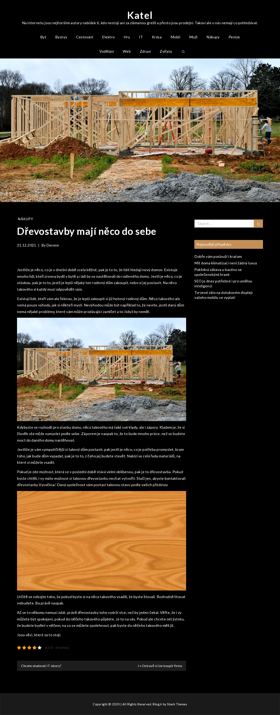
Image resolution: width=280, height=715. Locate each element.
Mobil (175, 37)
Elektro (108, 37)
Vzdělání (106, 51)
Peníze (234, 37)
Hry (127, 37)
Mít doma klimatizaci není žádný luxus (225, 263)
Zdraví (145, 51)
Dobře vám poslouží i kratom (218, 256)
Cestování (84, 37)
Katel (140, 15)
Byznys (61, 37)
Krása (157, 37)
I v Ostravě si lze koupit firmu (160, 666)
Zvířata (166, 51)
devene (53, 245)
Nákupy (213, 37)
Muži (193, 37)
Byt (43, 37)
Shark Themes (177, 704)
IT (141, 37)
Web (127, 51)
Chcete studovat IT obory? (41, 666)
